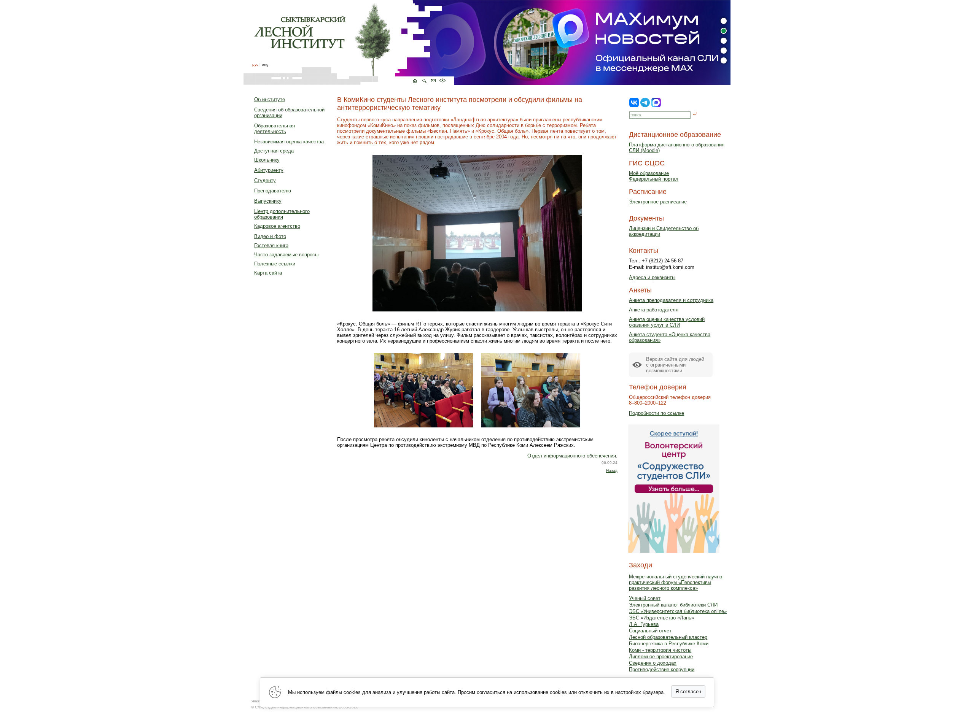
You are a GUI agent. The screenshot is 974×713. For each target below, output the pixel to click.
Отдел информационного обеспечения (571, 456)
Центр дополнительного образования (282, 214)
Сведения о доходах (652, 663)
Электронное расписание (658, 202)
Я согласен (688, 691)
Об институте (269, 99)
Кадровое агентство (277, 226)
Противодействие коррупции (661, 669)
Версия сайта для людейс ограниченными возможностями (675, 364)
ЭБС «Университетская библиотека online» (678, 611)
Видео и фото (270, 236)
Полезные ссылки (274, 264)
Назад (612, 470)
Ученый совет (644, 598)
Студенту (265, 180)
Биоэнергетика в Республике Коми (668, 643)
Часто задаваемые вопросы (286, 254)
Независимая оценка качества (289, 142)
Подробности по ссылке (656, 413)
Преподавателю (272, 191)
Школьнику (267, 160)
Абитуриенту (268, 170)
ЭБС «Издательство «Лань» (661, 618)
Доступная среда (274, 151)
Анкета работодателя (653, 310)
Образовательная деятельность (274, 128)
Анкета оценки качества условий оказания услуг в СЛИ (667, 322)
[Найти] (695, 114)
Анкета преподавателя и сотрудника (671, 300)
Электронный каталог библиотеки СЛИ (673, 605)
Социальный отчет (650, 631)
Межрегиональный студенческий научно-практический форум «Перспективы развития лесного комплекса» (676, 582)
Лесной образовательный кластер (668, 637)
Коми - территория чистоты (660, 650)
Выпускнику (268, 201)
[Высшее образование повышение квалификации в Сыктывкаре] (349, 42)
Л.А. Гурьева (644, 624)
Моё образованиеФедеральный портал (653, 176)
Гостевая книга (271, 245)
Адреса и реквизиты (652, 277)
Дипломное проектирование (661, 656)
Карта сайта (268, 273)
